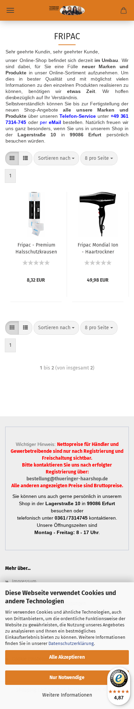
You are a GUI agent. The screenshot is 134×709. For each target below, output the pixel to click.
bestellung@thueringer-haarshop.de (67, 479)
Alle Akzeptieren (67, 657)
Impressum (24, 581)
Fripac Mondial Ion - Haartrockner (98, 248)
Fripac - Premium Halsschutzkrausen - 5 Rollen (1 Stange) (36, 248)
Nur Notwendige (67, 677)
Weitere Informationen (67, 695)
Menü (10, 10)
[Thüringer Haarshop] (67, 10)
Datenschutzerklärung (71, 643)
